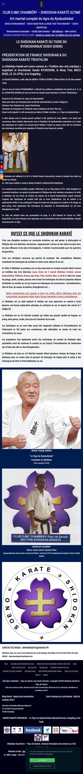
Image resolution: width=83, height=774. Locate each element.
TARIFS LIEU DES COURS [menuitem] (71, 671)
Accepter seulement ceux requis (42, 766)
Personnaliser (49, 754)
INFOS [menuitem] (6, 664)
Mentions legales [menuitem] (30, 671)
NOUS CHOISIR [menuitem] (32, 667)
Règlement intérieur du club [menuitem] (60, 667)
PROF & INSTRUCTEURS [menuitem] (18, 667)
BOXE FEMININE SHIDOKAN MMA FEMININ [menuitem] (50, 671)
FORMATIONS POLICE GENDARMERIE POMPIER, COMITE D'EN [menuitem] (53, 664)
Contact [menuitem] (38, 675)
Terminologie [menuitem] (43, 667)
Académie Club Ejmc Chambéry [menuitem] (12, 671)
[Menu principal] (3, 4)
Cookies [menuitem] (45, 675)
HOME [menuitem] (74, 664)
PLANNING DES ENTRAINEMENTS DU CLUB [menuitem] (22, 664)
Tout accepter (42, 760)
